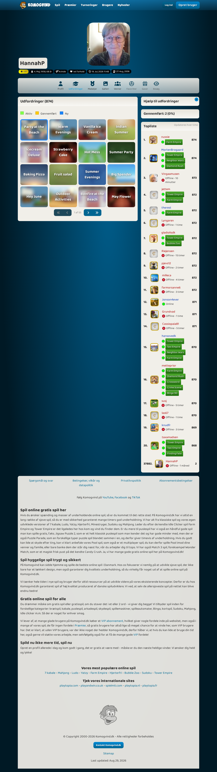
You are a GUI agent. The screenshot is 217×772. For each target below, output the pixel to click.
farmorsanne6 (171, 287)
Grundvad (168, 311)
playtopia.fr (149, 685)
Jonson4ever (170, 299)
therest (166, 207)
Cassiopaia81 (170, 324)
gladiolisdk (168, 232)
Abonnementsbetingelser (176, 480)
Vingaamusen (170, 174)
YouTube (107, 497)
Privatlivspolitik (131, 480)
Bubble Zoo (173, 243)
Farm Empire (173, 142)
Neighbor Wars (175, 160)
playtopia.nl (132, 685)
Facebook (121, 497)
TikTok (136, 497)
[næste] (88, 212)
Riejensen (168, 251)
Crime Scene (174, 387)
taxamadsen (170, 437)
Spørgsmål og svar (41, 480)
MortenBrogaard (172, 149)
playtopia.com (69, 685)
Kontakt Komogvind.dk (108, 745)
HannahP (172, 461)
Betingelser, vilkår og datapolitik (86, 483)
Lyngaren (168, 220)
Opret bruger (188, 5)
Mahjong (63, 673)
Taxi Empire (173, 347)
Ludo (75, 673)
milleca (166, 275)
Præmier (80, 625)
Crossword (173, 382)
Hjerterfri (116, 673)
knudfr (166, 425)
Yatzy (84, 673)
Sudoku (147, 673)
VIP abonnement (112, 621)
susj (164, 401)
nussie (165, 137)
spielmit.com (114, 685)
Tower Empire (174, 155)
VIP (135, 634)
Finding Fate (174, 453)
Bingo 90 (172, 393)
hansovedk (169, 336)
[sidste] (97, 212)
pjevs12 (166, 263)
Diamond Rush (175, 166)
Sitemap (108, 753)
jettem (166, 189)
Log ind (169, 5)
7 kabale (50, 673)
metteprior (169, 365)
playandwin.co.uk (92, 685)
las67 (165, 413)
